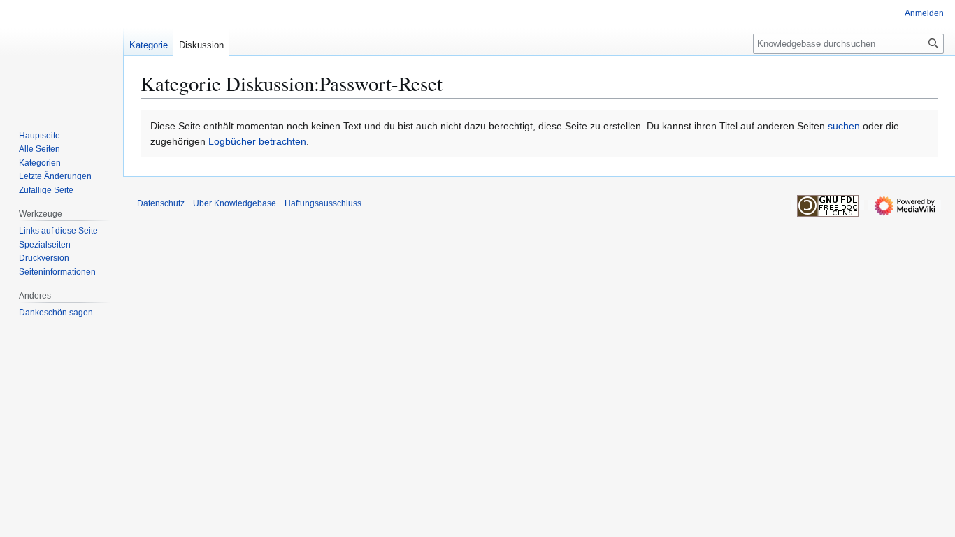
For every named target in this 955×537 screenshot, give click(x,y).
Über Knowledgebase (234, 203)
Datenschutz (161, 203)
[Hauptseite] (61, 56)
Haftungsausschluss (323, 203)
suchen (844, 125)
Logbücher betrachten (257, 141)
